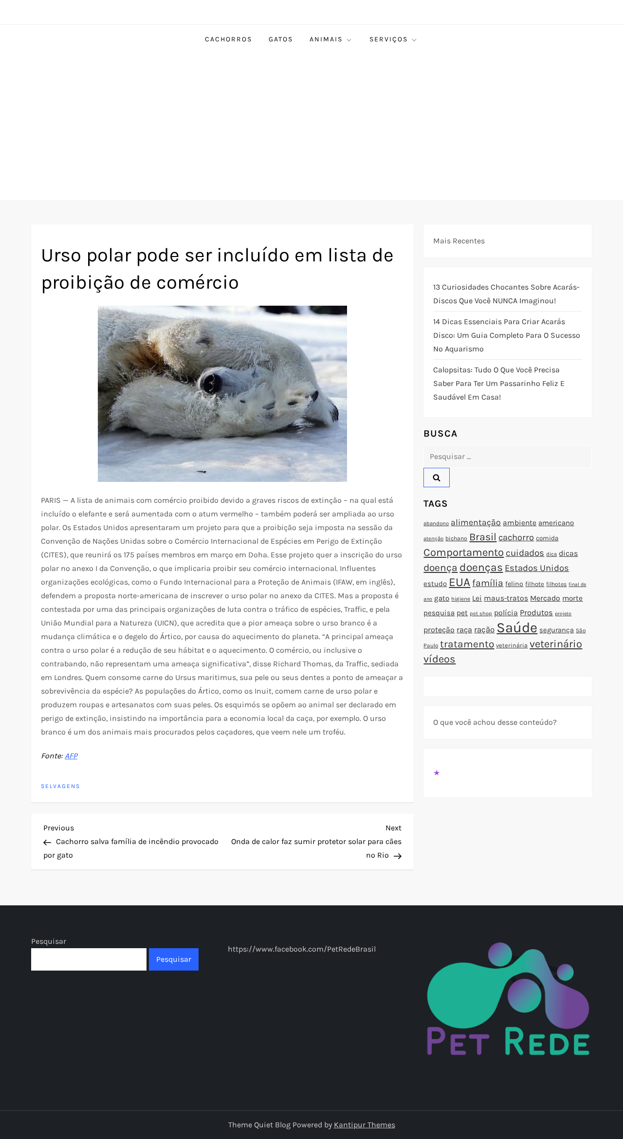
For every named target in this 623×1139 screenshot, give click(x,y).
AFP (71, 755)
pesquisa (439, 612)
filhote (534, 584)
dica (551, 554)
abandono (436, 523)
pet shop (481, 613)
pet (462, 612)
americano (556, 522)
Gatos (281, 39)
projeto (563, 613)
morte (572, 598)
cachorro (516, 537)
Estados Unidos (537, 568)
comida (547, 538)
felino (514, 584)
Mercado (545, 598)
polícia (506, 612)
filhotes (556, 584)
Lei (477, 598)
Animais (326, 39)
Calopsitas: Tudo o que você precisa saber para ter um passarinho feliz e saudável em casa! (499, 383)
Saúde (516, 627)
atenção (433, 538)
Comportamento (463, 552)
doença (440, 567)
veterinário (556, 644)
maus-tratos (506, 598)
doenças (481, 567)
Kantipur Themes (364, 1124)
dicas (568, 553)
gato (441, 598)
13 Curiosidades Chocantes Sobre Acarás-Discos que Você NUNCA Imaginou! (506, 293)
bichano (456, 538)
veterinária (512, 645)
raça (464, 629)
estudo (435, 583)
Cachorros (228, 39)
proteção (439, 629)
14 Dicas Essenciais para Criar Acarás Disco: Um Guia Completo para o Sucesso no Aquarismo (506, 335)
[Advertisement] (311, 127)
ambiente (519, 522)
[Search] (436, 477)
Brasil (482, 537)
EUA (459, 582)
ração (484, 629)
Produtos (536, 612)
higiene (460, 598)
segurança (556, 629)
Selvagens (60, 786)
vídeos (439, 659)
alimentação (476, 522)
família (487, 582)
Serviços (388, 39)
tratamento (467, 644)
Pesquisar (48, 941)
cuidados (525, 553)
